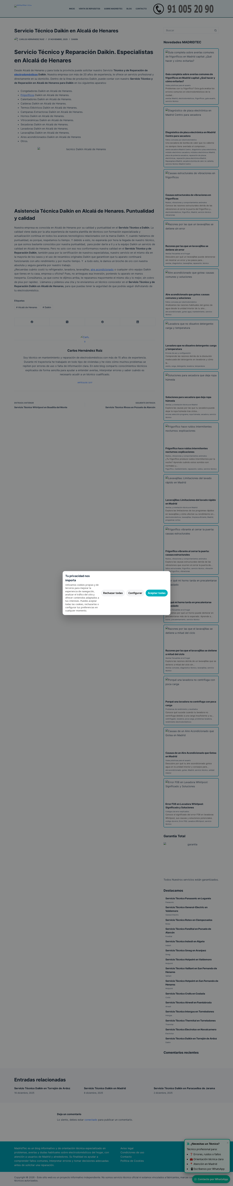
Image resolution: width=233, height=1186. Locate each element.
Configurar (135, 593)
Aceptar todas (156, 593)
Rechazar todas (113, 593)
